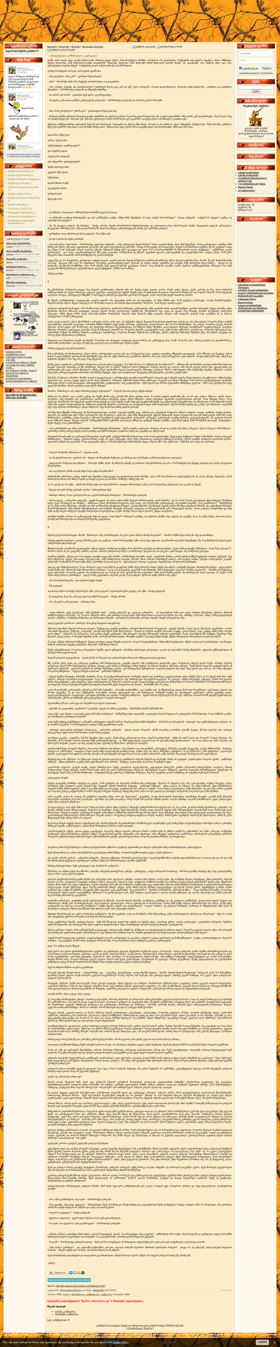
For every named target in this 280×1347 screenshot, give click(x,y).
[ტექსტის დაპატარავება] (61, 49)
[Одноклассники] (79, 1272)
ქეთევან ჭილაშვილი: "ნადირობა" (17, 374)
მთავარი (52, 46)
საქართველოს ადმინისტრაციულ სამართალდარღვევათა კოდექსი (19, 355)
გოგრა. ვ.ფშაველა (65, 1311)
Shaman (9, 262)
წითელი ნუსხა (245, 302)
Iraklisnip (9, 254)
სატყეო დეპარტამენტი (250, 305)
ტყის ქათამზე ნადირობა (19, 251)
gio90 (8, 278)
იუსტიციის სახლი (247, 299)
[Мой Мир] (83, 1272)
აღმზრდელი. (92, 1294)
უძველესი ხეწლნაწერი (19, 243)
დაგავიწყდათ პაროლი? (249, 73)
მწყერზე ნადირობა (17, 282)
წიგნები (76, 46)
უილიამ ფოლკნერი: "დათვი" (21, 370)
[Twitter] (75, 1272)
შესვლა (148, 1328)
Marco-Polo (10, 286)
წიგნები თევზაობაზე (18, 194)
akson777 (10, 270)
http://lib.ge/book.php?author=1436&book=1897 (80, 1286)
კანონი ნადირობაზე (248, 172)
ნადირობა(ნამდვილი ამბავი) (21, 381)
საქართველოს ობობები (18, 378)
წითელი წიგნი (245, 187)
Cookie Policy (120, 1342)
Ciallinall (9, 247)
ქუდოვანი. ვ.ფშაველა (66, 1314)
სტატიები (64, 46)
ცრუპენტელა (78, 1294)
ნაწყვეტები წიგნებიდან (20, 212)
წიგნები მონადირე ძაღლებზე (23, 187)
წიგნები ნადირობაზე (19, 175)
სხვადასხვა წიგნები (18, 208)
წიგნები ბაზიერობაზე (19, 171)
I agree (262, 1342)
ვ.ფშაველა (106, 1294)
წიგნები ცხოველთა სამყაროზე (24, 198)
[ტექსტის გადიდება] (144, 46)
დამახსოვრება (250, 68)
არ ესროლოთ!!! (246, 190)
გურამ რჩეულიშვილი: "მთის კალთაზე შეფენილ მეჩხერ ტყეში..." (21, 365)
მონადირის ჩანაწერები (20, 216)
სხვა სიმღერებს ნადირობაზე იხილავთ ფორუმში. (21, 396)
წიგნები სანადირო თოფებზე (23, 179)
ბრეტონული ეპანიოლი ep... (21, 274)
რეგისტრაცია (134, 1328)
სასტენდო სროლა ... (17, 267)
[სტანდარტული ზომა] (169, 46)
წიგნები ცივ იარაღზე (19, 183)
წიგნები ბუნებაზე (17, 204)
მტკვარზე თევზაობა (17, 259)
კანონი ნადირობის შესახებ (29, 334)
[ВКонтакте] (71, 1272)
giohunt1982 (98, 1290)
